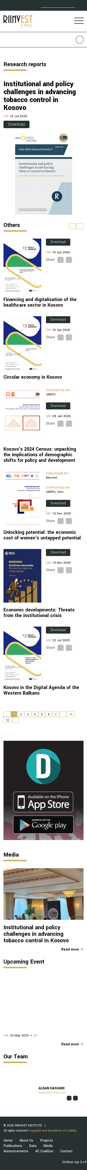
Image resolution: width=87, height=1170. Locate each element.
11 (71, 714)
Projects (46, 1140)
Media (48, 1145)
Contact (66, 1151)
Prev (4, 1093)
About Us (26, 1140)
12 (7, 720)
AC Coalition (44, 1151)
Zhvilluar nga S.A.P (74, 1162)
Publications (12, 1145)
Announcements (15, 1151)
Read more (70, 949)
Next (82, 1093)
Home (8, 1140)
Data (32, 1145)
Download (16, 124)
